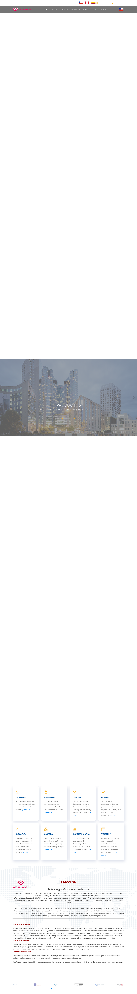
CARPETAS (48, 834)
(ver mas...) (26, 810)
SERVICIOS (64, 10)
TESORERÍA (106, 834)
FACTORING (21, 797)
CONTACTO (103, 10)
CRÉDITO (77, 797)
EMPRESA (55, 10)
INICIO (47, 10)
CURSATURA (21, 834)
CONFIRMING (49, 797)
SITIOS (85, 10)
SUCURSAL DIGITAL (81, 834)
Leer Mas (68, 419)
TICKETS (93, 10)
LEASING (105, 797)
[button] (3, 397)
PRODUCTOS (75, 10)
